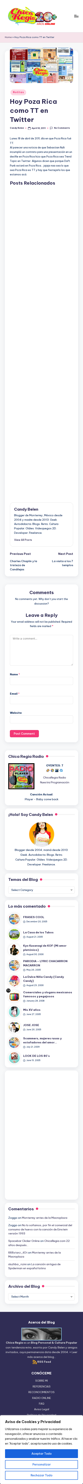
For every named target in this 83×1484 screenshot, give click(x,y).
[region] (41, 1449)
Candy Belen (26, 509)
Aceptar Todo (41, 1453)
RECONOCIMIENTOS (41, 1392)
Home (8, 37)
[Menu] (76, 16)
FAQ (41, 1403)
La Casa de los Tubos (38, 932)
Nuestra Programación (54, 782)
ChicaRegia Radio (54, 777)
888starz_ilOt (17, 1252)
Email (15, 693)
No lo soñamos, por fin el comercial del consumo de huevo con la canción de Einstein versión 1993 (40, 1229)
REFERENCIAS (42, 1386)
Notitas (18, 92)
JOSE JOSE (31, 1025)
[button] (23, 539)
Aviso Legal (41, 1409)
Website (16, 713)
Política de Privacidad (41, 1415)
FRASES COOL (33, 917)
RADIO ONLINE (41, 1398)
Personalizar (41, 1464)
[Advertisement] (41, 341)
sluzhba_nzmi (17, 1264)
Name (15, 674)
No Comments (62, 128)
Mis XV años (31, 1010)
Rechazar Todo (41, 1475)
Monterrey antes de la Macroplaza (44, 1218)
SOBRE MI (41, 1380)
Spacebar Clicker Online (24, 1241)
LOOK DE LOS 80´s (36, 1056)
